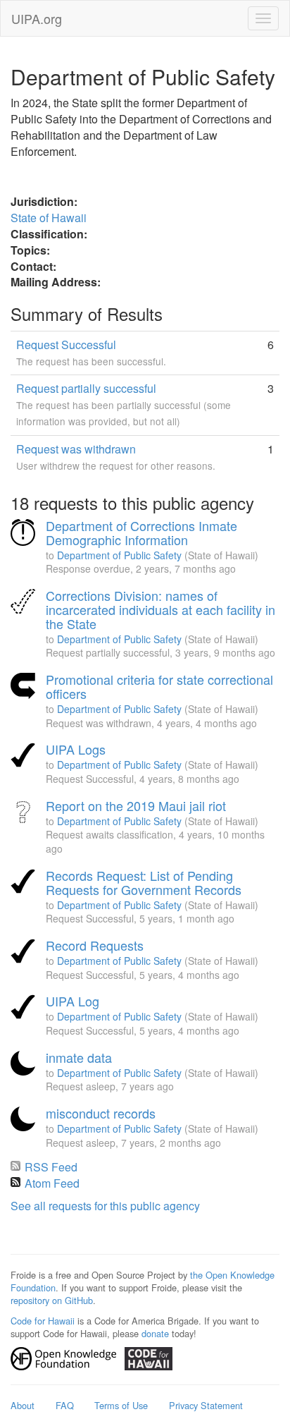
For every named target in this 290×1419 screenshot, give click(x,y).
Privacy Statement (206, 1405)
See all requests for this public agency (105, 1206)
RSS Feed (51, 1167)
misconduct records (101, 1113)
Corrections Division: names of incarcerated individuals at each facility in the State (160, 609)
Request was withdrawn (76, 449)
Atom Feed (52, 1183)
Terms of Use (121, 1405)
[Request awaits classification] (25, 813)
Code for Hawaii (43, 1320)
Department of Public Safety (119, 555)
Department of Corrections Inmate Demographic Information (141, 532)
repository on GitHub (52, 1300)
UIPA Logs (76, 749)
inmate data (79, 1057)
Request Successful (66, 344)
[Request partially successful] (25, 603)
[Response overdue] (25, 533)
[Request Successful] (25, 757)
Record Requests (95, 945)
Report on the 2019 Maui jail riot (136, 805)
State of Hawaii (49, 217)
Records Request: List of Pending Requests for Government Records (143, 882)
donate (155, 1333)
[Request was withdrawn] (25, 687)
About (22, 1405)
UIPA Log (72, 1001)
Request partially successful (86, 388)
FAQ (65, 1405)
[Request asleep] (25, 1065)
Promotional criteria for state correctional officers (159, 686)
